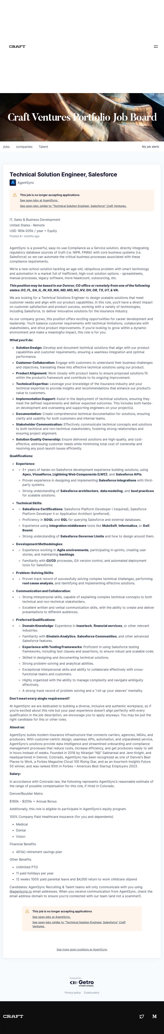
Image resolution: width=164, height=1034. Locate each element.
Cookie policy (91, 992)
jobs (6, 147)
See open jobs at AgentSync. (39, 200)
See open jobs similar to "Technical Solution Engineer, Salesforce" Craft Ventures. (73, 206)
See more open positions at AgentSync (82, 949)
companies (24, 147)
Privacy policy (73, 992)
